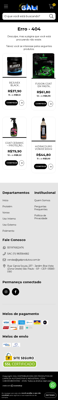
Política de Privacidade (40, 217)
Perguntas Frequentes (40, 208)
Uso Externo (9, 224)
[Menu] (6, 6)
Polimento (8, 230)
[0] (51, 7)
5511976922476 (15, 247)
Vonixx (6, 212)
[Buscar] (51, 16)
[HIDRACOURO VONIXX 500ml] (50, 166)
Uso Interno (9, 218)
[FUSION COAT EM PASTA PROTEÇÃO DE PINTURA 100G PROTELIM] (50, 104)
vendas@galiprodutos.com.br (23, 259)
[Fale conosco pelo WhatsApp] (52, 385)
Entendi (50, 395)
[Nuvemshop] (12, 386)
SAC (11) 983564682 (18, 253)
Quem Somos (42, 200)
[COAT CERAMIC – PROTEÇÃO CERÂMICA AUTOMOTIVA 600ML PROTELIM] (21, 163)
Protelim (7, 206)
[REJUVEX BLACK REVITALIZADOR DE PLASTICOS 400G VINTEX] (21, 103)
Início (5, 200)
